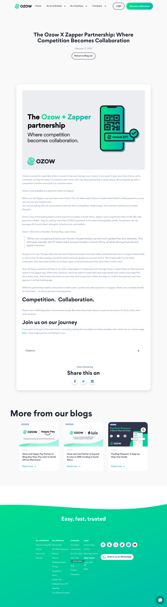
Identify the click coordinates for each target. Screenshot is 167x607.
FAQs (86, 569)
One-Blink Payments (60, 549)
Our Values (75, 545)
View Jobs (75, 558)
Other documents (91, 554)
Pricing (55, 567)
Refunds (55, 554)
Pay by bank (57, 545)
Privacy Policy (89, 545)
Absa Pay (55, 588)
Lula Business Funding (60, 593)
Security (39, 558)
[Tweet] (83, 381)
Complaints (75, 574)
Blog (72, 566)
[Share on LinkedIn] (92, 381)
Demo (54, 575)
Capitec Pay (57, 580)
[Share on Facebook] (75, 381)
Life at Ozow (76, 549)
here (24, 333)
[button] (56, 6)
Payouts (55, 558)
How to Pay (40, 554)
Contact (74, 570)
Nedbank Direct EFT (60, 584)
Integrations (56, 571)
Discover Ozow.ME (43, 545)
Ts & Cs (86, 549)
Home (38, 6)
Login (118, 6)
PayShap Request (59, 562)
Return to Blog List (83, 56)
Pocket (38, 549)
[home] (23, 6)
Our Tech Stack (77, 554)
